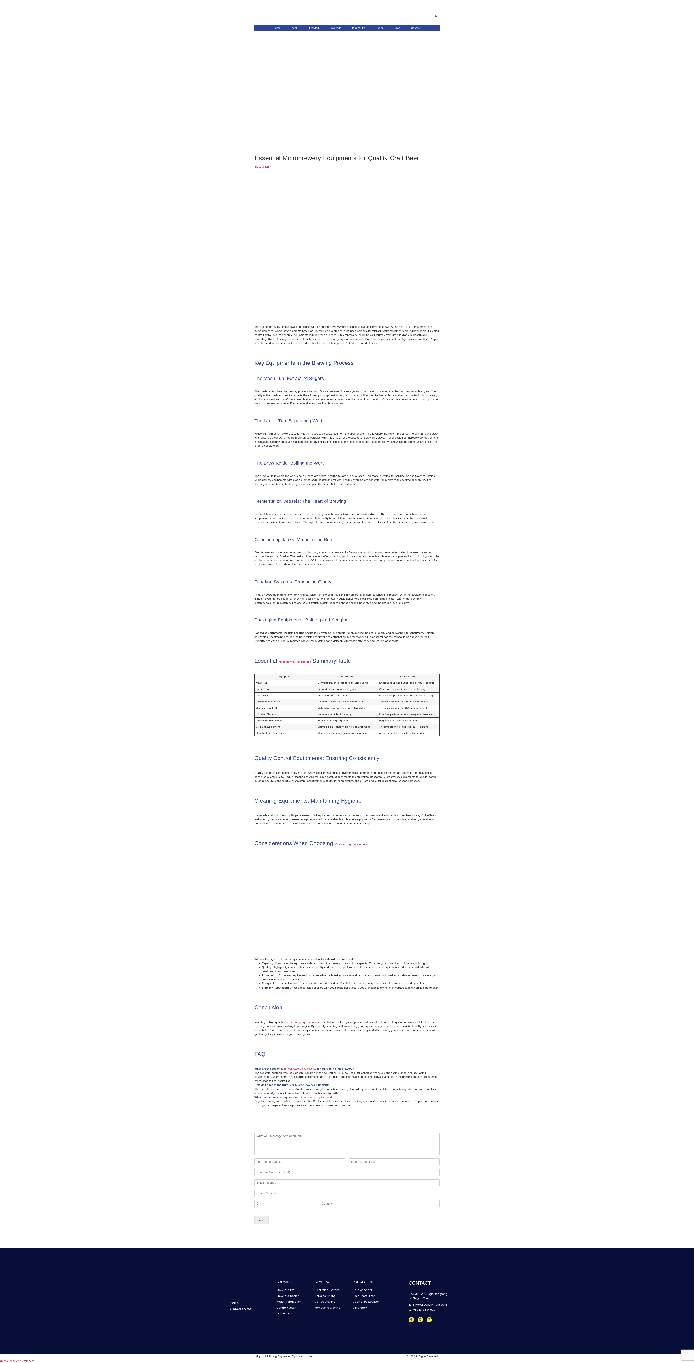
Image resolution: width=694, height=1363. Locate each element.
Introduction (261, 166)
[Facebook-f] (411, 1319)
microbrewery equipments (300, 1022)
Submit (261, 1220)
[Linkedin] (420, 1319)
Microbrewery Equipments (295, 661)
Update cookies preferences (17, 1360)
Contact (415, 28)
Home (277, 28)
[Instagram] (429, 1319)
